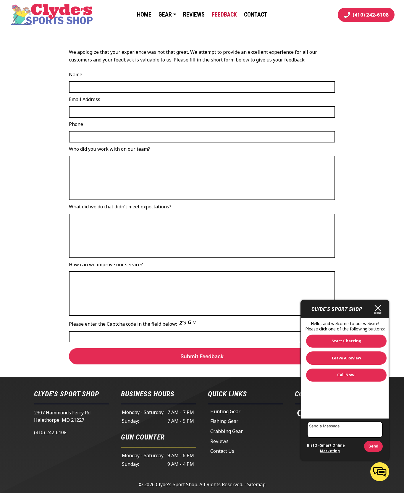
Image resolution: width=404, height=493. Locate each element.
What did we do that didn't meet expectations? (120, 206)
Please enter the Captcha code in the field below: (123, 324)
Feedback (224, 14)
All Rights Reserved (220, 484)
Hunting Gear (225, 411)
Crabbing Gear (226, 431)
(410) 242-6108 (50, 432)
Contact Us (222, 451)
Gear (166, 14)
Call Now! (346, 374)
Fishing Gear (224, 421)
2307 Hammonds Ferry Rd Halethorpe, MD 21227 (62, 416)
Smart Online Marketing (332, 448)
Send (373, 446)
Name (75, 74)
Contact (255, 14)
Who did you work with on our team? (109, 149)
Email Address (84, 99)
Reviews (194, 14)
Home (144, 14)
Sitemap (256, 484)
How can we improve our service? (106, 264)
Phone (76, 124)
